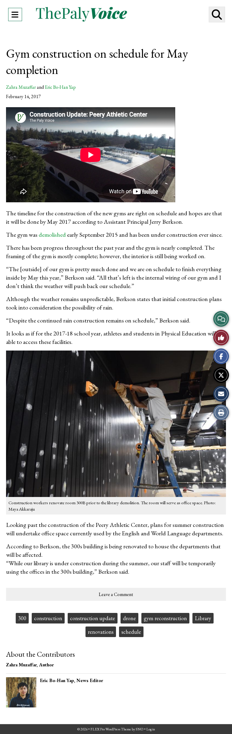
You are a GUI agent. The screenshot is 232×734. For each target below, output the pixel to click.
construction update (92, 618)
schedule (131, 631)
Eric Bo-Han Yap (60, 87)
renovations (101, 631)
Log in (150, 729)
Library (203, 618)
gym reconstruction (165, 618)
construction (48, 618)
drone (129, 618)
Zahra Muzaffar (21, 87)
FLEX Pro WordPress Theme (110, 729)
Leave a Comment (116, 594)
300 (22, 618)
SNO (139, 729)
